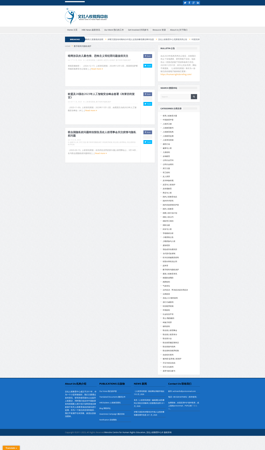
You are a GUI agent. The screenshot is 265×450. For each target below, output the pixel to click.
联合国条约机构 (169, 346)
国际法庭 (166, 225)
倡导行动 (166, 144)
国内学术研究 (168, 200)
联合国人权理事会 (119, 142)
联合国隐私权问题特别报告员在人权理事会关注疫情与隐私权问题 (102, 133)
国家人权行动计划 (170, 213)
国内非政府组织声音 (171, 205)
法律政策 (166, 294)
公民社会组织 (168, 164)
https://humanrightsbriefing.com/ (176, 74)
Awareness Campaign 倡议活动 (111, 414)
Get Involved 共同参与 (138, 30)
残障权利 (166, 282)
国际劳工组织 (168, 221)
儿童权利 (99, 60)
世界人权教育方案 (170, 115)
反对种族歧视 (168, 180)
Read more (96, 68)
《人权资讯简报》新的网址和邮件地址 (149, 391)
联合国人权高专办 (170, 334)
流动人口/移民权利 (170, 298)
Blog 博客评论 (105, 408)
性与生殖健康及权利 (171, 257)
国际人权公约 (168, 217)
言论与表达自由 (169, 363)
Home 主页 (72, 30)
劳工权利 (166, 172)
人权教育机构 (168, 132)
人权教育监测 (168, 136)
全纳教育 (166, 156)
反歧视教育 (167, 188)
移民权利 (166, 326)
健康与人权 (74, 142)
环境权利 (166, 310)
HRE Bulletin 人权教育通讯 (110, 402)
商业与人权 (167, 192)
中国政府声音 (168, 119)
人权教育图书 (168, 128)
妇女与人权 (167, 229)
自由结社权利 (168, 354)
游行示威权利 (168, 302)
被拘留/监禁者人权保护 (172, 358)
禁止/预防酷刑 (168, 318)
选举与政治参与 (169, 371)
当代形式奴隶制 (169, 253)
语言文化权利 (168, 367)
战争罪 (165, 265)
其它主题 (82, 142)
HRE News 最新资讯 (91, 30)
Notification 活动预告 (108, 419)
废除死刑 (166, 245)
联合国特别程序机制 (171, 350)
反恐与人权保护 (109, 60)
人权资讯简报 (90, 60)
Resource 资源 (159, 30)
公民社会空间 (168, 160)
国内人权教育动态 (170, 196)
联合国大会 (167, 338)
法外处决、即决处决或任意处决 (175, 290)
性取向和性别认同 (170, 261)
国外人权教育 (168, 209)
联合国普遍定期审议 (171, 342)
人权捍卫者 (167, 124)
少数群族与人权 (169, 241)
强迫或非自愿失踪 (170, 249)
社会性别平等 (168, 314)
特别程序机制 (107, 142)
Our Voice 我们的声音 (108, 391)
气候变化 (166, 286)
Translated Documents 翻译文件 (112, 397)
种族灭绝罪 (167, 322)
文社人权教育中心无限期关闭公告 (156, 39)
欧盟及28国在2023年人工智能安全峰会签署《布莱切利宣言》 (101, 95)
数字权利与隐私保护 (123, 60)
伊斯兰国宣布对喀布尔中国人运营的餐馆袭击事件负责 (115, 39)
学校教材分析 (168, 233)
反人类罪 (166, 176)
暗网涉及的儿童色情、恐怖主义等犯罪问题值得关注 (98, 56)
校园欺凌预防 (168, 277)
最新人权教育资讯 (170, 273)
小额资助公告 (168, 237)
